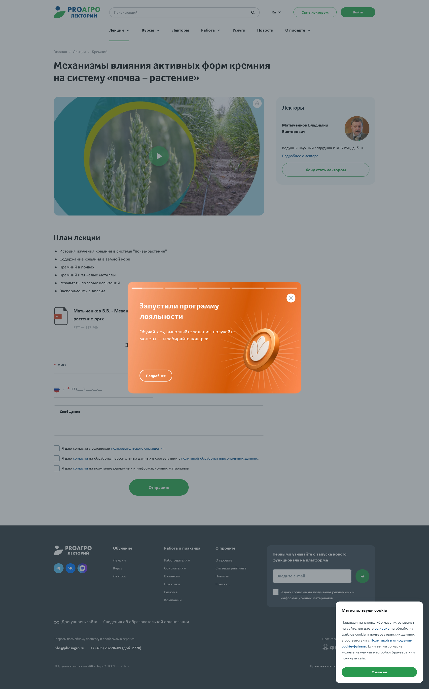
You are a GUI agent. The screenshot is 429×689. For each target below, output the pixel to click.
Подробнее (156, 375)
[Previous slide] (171, 323)
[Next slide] (257, 337)
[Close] (290, 298)
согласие (382, 628)
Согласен (379, 672)
